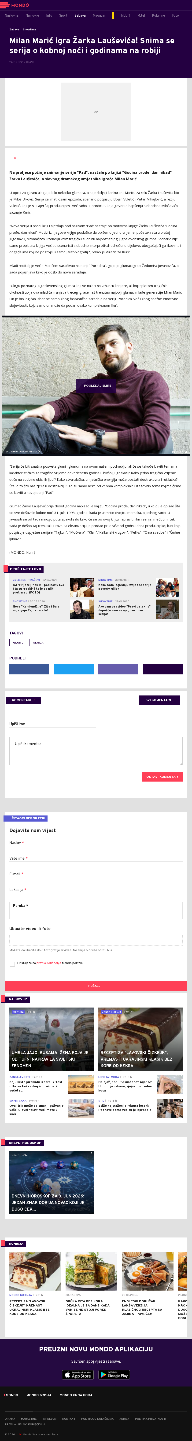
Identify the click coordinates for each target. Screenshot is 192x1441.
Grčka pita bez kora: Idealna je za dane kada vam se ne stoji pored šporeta (87, 1307)
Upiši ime (17, 724)
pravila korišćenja (49, 963)
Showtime (29, 30)
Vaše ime (18, 859)
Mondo (12, 1395)
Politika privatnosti (150, 1419)
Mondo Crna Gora (76, 1395)
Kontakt (68, 1419)
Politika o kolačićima (97, 1419)
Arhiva (124, 1419)
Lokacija (17, 890)
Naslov (16, 843)
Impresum (49, 1419)
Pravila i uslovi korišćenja (25, 1424)
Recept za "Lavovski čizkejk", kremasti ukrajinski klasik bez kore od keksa (29, 1307)
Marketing (29, 1419)
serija (38, 643)
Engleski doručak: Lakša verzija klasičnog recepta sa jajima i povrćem (142, 1307)
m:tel (19, 1434)
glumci (18, 643)
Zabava (14, 30)
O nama (10, 1419)
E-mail (16, 874)
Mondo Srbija (39, 1395)
